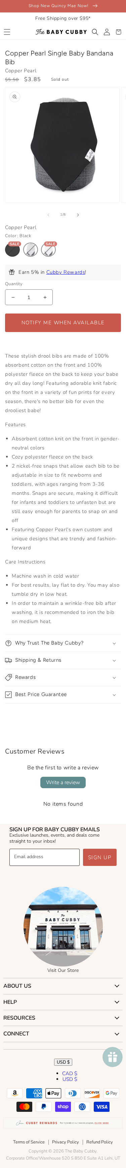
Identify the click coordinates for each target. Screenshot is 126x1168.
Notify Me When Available (63, 322)
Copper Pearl (20, 70)
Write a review (63, 782)
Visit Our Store (63, 970)
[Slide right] (78, 215)
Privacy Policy (65, 1142)
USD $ (63, 1062)
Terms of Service (29, 1142)
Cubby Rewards (65, 272)
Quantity (14, 284)
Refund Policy (99, 1142)
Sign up (100, 857)
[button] (7, 32)
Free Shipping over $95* (63, 18)
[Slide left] (48, 215)
